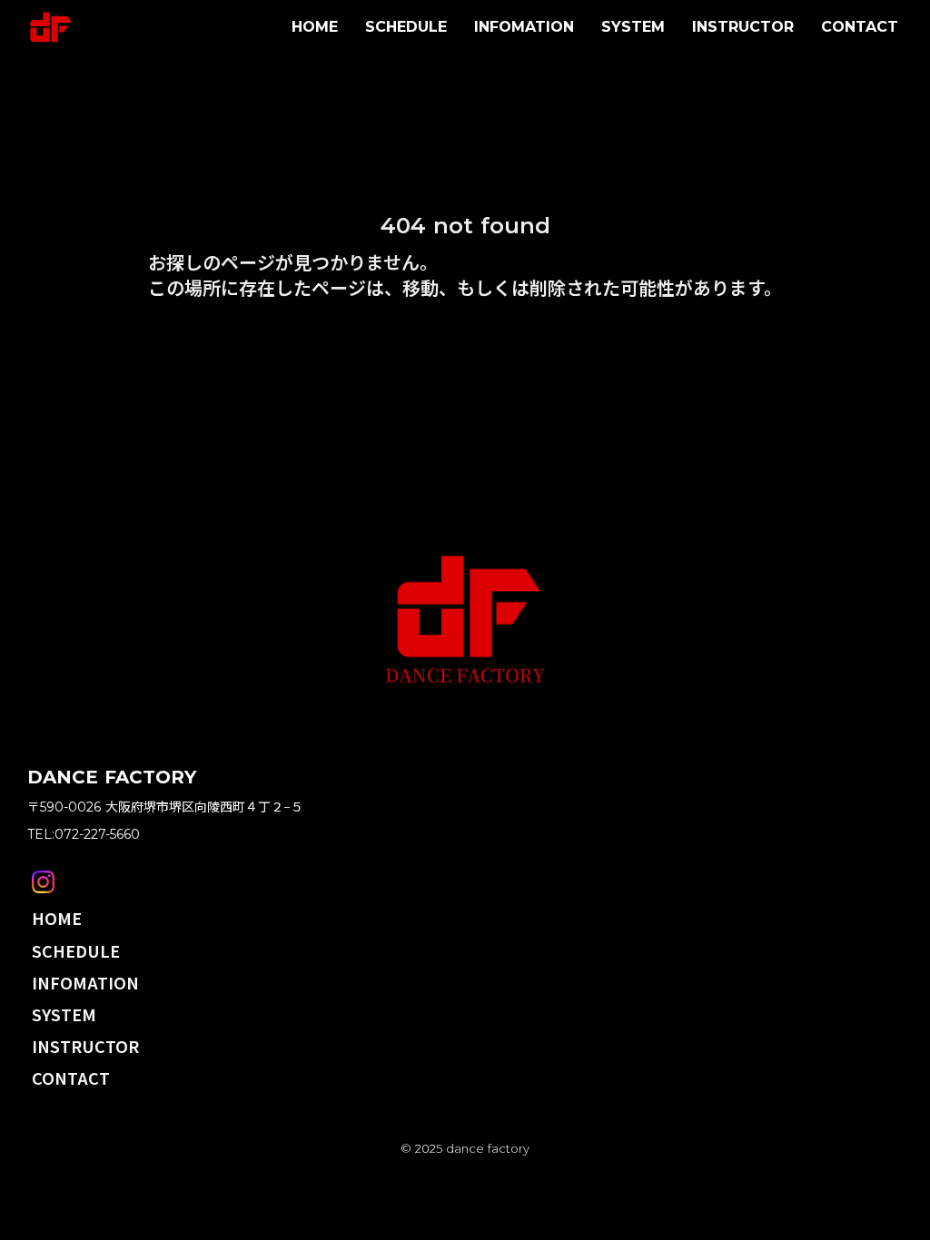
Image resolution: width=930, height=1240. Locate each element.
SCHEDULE (406, 26)
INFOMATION (524, 26)
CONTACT (859, 26)
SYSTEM (633, 26)
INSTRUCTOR (743, 26)
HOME (315, 26)
